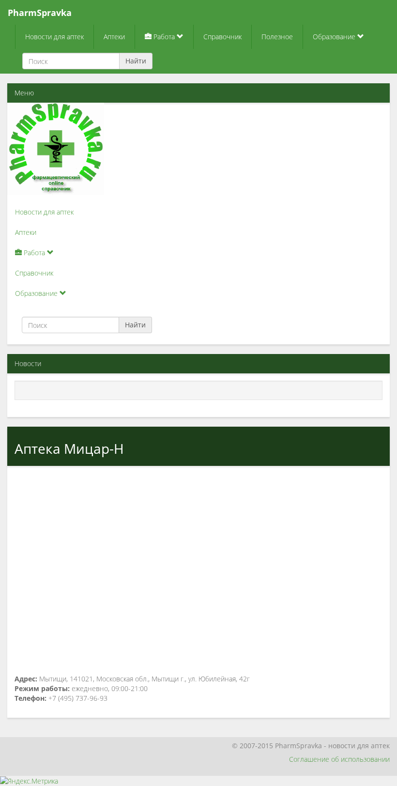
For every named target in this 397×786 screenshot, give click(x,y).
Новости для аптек (54, 36)
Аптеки (114, 36)
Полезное (277, 36)
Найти (135, 60)
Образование (335, 36)
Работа (164, 36)
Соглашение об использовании (339, 759)
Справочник (222, 36)
